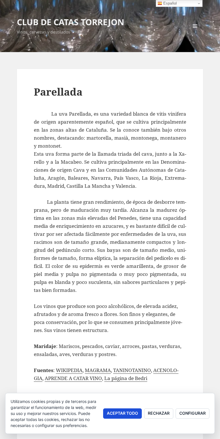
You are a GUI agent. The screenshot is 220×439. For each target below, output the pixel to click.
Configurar (192, 413)
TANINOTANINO (132, 370)
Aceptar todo (122, 413)
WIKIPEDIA (69, 370)
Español (169, 3)
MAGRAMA (98, 370)
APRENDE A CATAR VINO (73, 378)
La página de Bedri (125, 378)
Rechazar (159, 413)
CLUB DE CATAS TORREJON (70, 21)
